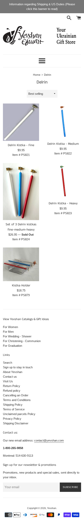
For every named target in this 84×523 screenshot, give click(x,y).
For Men (8, 331)
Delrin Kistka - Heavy (63, 203)
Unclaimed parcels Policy (19, 414)
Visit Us (8, 381)
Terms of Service (14, 409)
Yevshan (51, 508)
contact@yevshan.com (49, 440)
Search (7, 362)
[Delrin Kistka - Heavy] (63, 181)
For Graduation (12, 345)
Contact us (10, 376)
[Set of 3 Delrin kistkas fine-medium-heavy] (21, 191)
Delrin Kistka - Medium (63, 144)
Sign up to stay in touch (18, 367)
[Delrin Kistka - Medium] (63, 122)
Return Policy (11, 386)
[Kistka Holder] (21, 264)
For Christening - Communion (22, 341)
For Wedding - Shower (17, 336)
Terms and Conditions (17, 400)
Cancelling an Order (15, 395)
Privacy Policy (12, 418)
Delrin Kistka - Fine (21, 145)
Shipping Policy (12, 404)
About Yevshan (12, 372)
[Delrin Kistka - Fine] (21, 122)
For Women (10, 327)
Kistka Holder (21, 285)
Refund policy (11, 390)
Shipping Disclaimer (15, 423)
